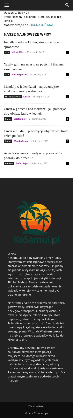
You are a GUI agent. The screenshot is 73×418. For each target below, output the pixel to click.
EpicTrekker (20, 118)
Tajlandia (13, 323)
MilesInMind (17, 52)
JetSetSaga (22, 163)
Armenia (9, 163)
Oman (8, 119)
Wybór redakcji (36, 406)
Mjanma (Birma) (12, 96)
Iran (7, 52)
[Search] (67, 5)
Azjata (26, 96)
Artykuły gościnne (51, 368)
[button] (6, 5)
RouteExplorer (19, 74)
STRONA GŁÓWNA (41, 25)
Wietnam (46, 331)
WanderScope (21, 141)
